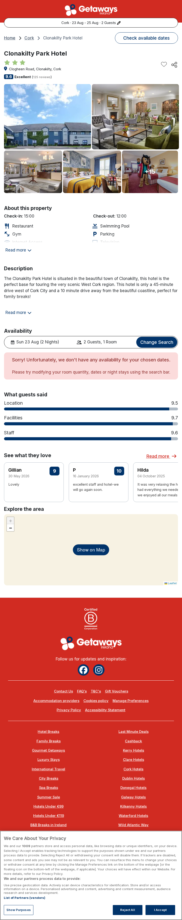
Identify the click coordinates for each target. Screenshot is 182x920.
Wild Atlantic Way (133, 825)
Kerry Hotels (133, 750)
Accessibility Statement (105, 710)
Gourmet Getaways (48, 750)
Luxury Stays (48, 760)
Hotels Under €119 (48, 816)
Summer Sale (48, 797)
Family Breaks (48, 741)
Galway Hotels (133, 797)
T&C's (96, 691)
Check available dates (146, 38)
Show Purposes (18, 910)
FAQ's (82, 691)
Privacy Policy (69, 710)
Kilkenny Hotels (133, 806)
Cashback (133, 741)
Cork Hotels (133, 769)
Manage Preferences (131, 701)
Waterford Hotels (133, 816)
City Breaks (48, 778)
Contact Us (63, 691)
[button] (171, 480)
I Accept (160, 910)
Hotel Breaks (48, 732)
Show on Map (91, 549)
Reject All (127, 910)
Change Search (156, 342)
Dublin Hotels (133, 778)
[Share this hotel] (174, 65)
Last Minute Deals (133, 732)
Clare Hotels (133, 760)
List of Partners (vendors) (24, 898)
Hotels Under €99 (48, 806)
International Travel (48, 769)
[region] (91, 875)
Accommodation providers (56, 701)
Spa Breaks (48, 788)
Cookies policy (96, 701)
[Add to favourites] (164, 65)
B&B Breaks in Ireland (48, 825)
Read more (158, 456)
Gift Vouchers (116, 691)
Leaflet (172, 583)
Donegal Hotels (133, 788)
